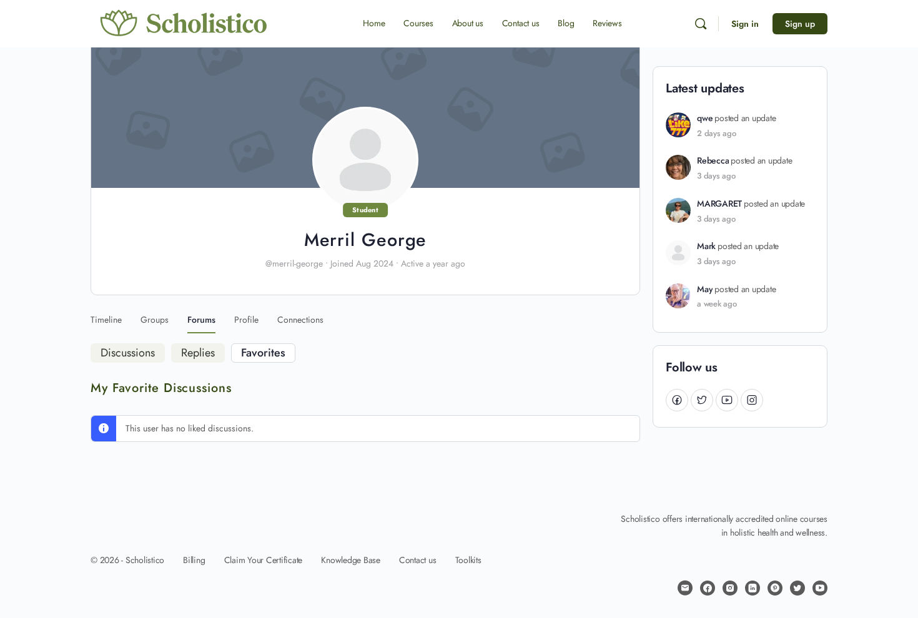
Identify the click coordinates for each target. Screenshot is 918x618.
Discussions (128, 353)
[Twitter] (702, 399)
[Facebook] (677, 399)
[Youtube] (727, 399)
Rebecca (713, 161)
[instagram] (730, 588)
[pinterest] (774, 588)
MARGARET (719, 204)
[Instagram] (752, 399)
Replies (198, 353)
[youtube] (819, 588)
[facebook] (707, 588)
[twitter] (797, 588)
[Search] (700, 23)
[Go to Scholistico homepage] (184, 23)
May (705, 289)
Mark (706, 246)
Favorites (263, 353)
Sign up (800, 23)
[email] (685, 588)
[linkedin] (752, 588)
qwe (705, 118)
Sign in (745, 23)
